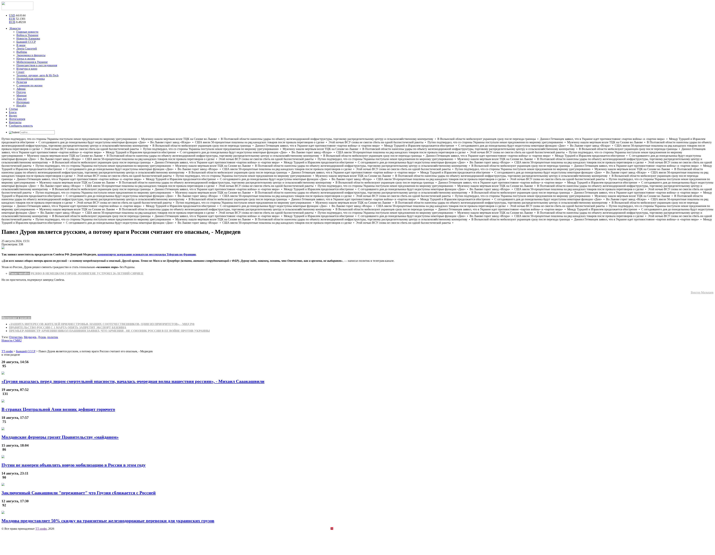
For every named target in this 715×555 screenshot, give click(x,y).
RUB (12, 22)
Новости (15, 28)
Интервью (22, 102)
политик (52, 337)
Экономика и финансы (30, 55)
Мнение (21, 95)
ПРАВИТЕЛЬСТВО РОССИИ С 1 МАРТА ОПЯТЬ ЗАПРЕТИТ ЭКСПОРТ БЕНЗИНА (67, 327)
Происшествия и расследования (36, 65)
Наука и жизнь (25, 58)
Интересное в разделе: (16, 317)
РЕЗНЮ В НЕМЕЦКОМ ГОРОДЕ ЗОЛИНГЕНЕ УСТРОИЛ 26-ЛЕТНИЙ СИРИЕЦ (87, 273)
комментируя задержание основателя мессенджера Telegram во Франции (147, 254)
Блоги (13, 112)
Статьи (13, 108)
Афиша (21, 88)
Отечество (15, 337)
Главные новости (27, 31)
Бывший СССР (26, 41)
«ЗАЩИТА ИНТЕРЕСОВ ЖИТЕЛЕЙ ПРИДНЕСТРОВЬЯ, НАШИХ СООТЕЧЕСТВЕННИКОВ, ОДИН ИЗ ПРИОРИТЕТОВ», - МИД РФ (102, 324)
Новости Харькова (28, 38)
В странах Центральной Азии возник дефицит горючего (58, 409)
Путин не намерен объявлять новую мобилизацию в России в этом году (73, 465)
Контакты (15, 122)
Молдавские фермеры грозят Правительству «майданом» (60, 437)
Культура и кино (26, 68)
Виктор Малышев (702, 292)
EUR (12, 18)
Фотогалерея (17, 119)
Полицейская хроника (30, 78)
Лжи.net (21, 98)
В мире (21, 45)
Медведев (30, 337)
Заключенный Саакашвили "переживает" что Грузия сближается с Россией (78, 492)
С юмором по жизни (29, 85)
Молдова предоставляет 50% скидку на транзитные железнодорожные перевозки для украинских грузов (107, 520)
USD (12, 15)
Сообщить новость (21, 125)
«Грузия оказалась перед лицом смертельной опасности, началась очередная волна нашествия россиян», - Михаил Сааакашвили (132, 381)
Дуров (42, 337)
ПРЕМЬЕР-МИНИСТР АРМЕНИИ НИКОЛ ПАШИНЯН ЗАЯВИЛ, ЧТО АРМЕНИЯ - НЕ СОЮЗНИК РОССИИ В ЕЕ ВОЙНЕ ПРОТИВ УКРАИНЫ (109, 330)
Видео (13, 115)
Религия (21, 82)
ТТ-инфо (41, 528)
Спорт (20, 72)
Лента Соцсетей (26, 48)
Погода (21, 92)
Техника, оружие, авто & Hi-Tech (37, 75)
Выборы (21, 51)
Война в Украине (27, 35)
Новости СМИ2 (11, 340)
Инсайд (21, 105)
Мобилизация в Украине (32, 62)
